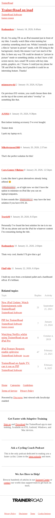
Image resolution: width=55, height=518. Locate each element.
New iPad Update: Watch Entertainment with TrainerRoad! (14, 305)
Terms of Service (9, 391)
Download (20, 424)
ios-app (26, 356)
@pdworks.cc (26, 199)
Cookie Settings (44, 513)
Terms (32, 513)
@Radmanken (8, 187)
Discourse (18, 397)
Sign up (7, 424)
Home (4, 385)
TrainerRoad (7, 3)
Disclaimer (23, 513)
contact (7, 482)
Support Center (42, 480)
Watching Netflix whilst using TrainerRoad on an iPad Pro (14, 337)
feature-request (7, 18)
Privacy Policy (27, 391)
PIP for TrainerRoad (12, 320)
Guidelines (28, 385)
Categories (15, 385)
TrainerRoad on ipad (17, 10)
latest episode (35, 456)
